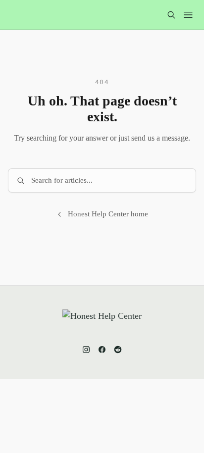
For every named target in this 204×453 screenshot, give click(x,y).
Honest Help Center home (108, 214)
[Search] (171, 14)
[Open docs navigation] (188, 14)
